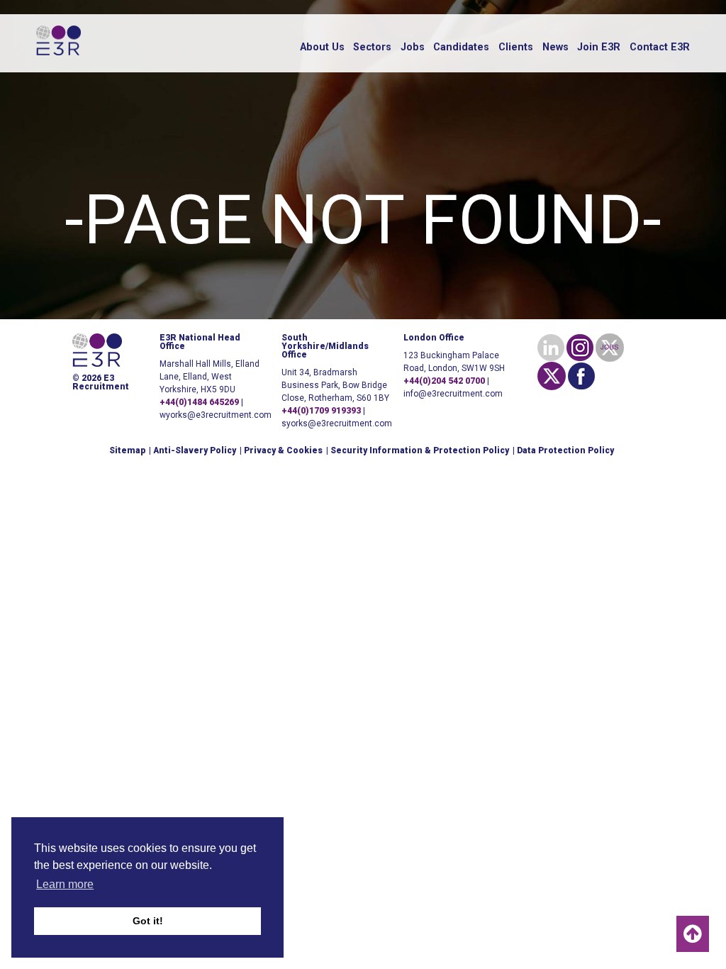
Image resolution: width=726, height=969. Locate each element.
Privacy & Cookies (283, 450)
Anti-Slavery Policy (194, 450)
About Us (322, 47)
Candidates (461, 47)
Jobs (413, 47)
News (555, 47)
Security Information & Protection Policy (419, 450)
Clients (515, 47)
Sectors (372, 47)
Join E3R (598, 47)
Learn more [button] (65, 884)
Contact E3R (660, 47)
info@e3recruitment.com (453, 394)
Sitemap (127, 450)
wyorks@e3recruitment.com (216, 415)
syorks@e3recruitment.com (336, 423)
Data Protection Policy (565, 450)
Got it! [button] (148, 920)
